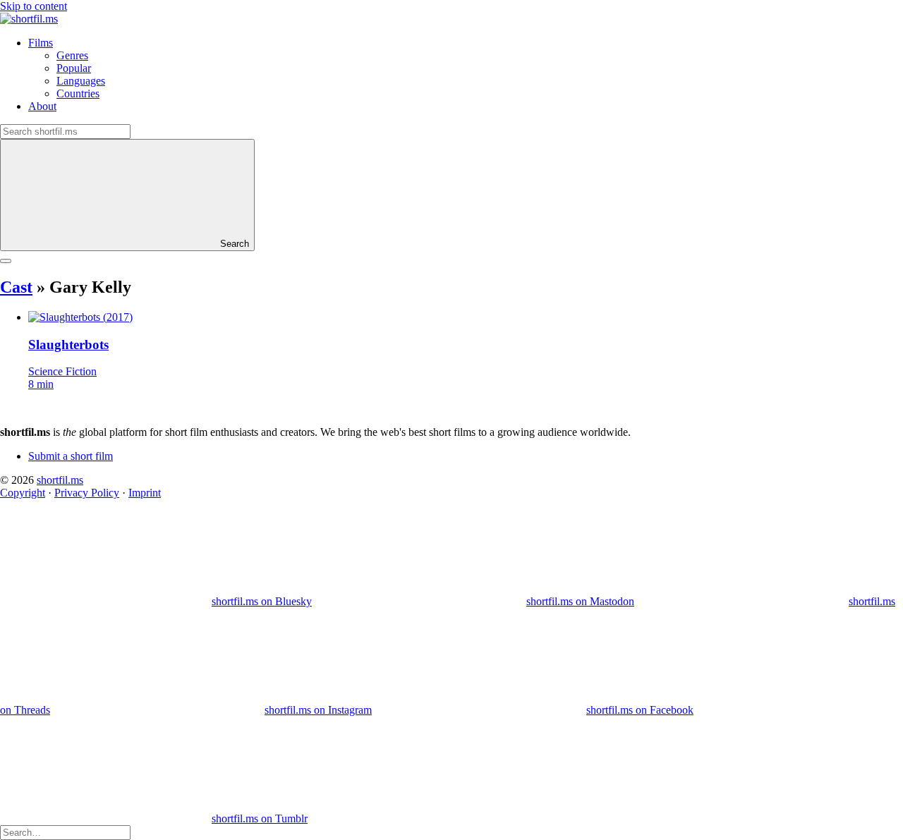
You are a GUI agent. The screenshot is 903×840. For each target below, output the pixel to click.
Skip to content (33, 6)
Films (40, 43)
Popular (73, 68)
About (42, 106)
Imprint (144, 493)
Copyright (22, 493)
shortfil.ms (60, 480)
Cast (16, 287)
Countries (77, 93)
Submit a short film (70, 456)
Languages (80, 81)
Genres (72, 55)
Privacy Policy (86, 493)
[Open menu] (5, 261)
